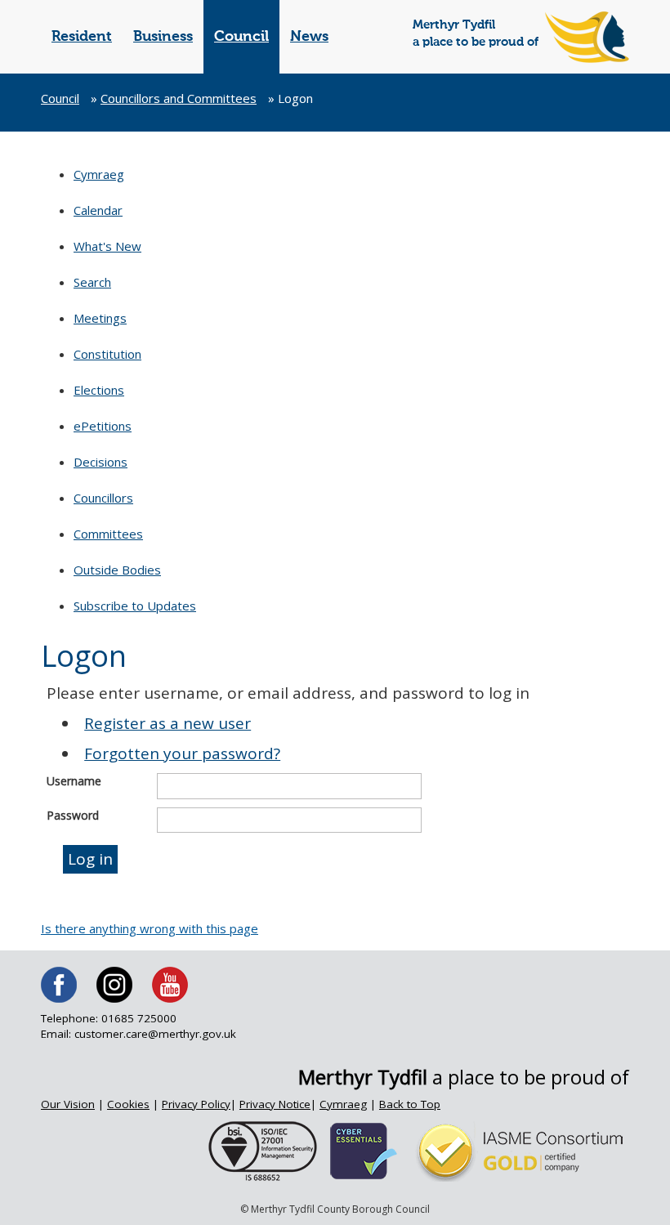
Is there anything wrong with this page (149, 928)
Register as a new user (167, 723)
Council (241, 36)
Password (73, 815)
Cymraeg (99, 174)
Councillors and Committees (178, 98)
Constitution (107, 354)
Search (92, 282)
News (309, 36)
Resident (81, 36)
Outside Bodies (117, 569)
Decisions (100, 462)
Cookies (128, 1104)
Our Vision (68, 1104)
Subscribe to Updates (135, 605)
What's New (107, 246)
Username (74, 781)
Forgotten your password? (182, 753)
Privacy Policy (196, 1104)
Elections (99, 390)
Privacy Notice (274, 1104)
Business (163, 36)
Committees (108, 533)
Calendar (98, 210)
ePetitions (103, 426)
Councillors (103, 498)
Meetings (100, 318)
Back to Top (409, 1104)
